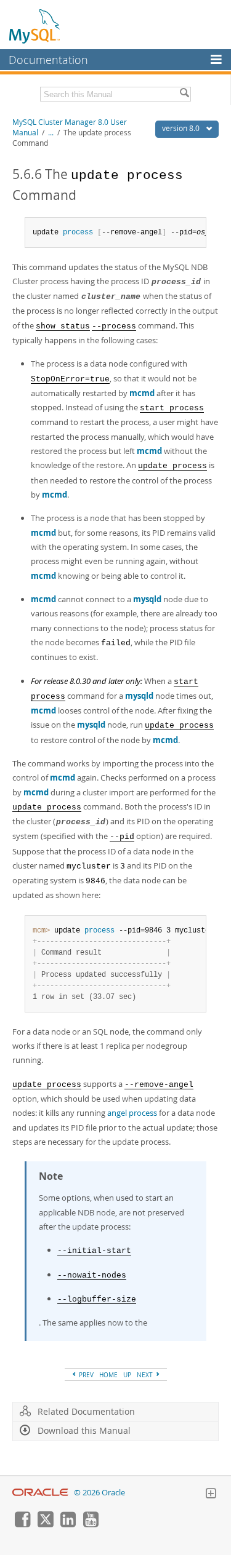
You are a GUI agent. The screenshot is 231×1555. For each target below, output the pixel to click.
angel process (132, 1112)
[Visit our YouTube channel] (90, 1524)
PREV (85, 1374)
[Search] (184, 94)
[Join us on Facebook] (22, 1524)
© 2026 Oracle (99, 1492)
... (51, 132)
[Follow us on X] (45, 1524)
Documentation (48, 59)
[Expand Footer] (211, 1494)
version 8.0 (181, 128)
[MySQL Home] (35, 25)
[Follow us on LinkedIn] (68, 1524)
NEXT (146, 1374)
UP (127, 1374)
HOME (108, 1374)
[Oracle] (40, 1492)
